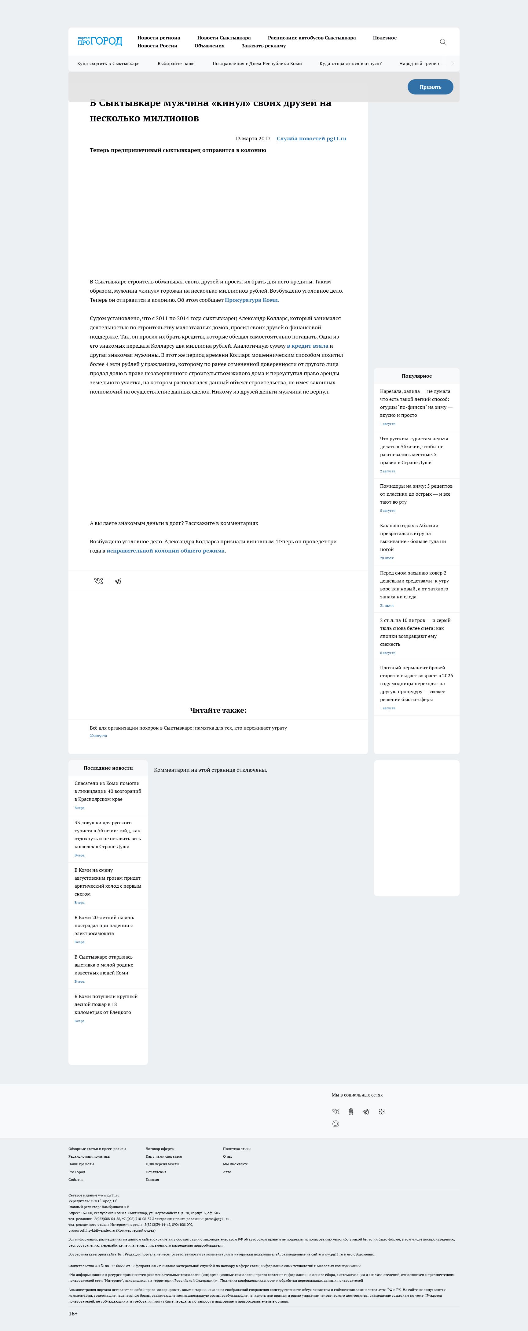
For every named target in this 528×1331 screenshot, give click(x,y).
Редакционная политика (89, 1156)
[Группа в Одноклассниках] (351, 1111)
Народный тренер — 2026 (428, 63)
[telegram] (120, 581)
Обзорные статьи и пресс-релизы (97, 1148)
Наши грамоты (81, 1164)
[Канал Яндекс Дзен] (381, 1111)
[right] (453, 64)
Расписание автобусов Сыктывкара (312, 38)
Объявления (210, 46)
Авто (227, 1172)
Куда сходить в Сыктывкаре (108, 63)
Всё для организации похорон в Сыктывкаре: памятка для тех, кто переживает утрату (188, 731)
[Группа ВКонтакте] (335, 1111)
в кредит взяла (307, 345)
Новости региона (159, 38)
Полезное (385, 38)
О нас (228, 1156)
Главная (152, 1179)
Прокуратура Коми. (252, 299)
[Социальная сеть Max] (335, 1124)
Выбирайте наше (176, 63)
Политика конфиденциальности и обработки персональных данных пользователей (291, 1280)
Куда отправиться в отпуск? (351, 63)
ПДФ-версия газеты (162, 1164)
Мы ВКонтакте (235, 1164)
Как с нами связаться (164, 1156)
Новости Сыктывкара (224, 38)
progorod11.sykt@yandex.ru (91, 1230)
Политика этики (237, 1148)
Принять (431, 87)
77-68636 (118, 1265)
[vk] (99, 581)
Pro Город (76, 1172)
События (75, 1179)
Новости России (158, 46)
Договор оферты (160, 1148)
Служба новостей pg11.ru (311, 138)
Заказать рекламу (264, 46)
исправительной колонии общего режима (166, 550)
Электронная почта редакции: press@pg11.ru (190, 1218)
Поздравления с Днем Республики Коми (257, 63)
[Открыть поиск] (443, 41)
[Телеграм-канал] (366, 1111)
